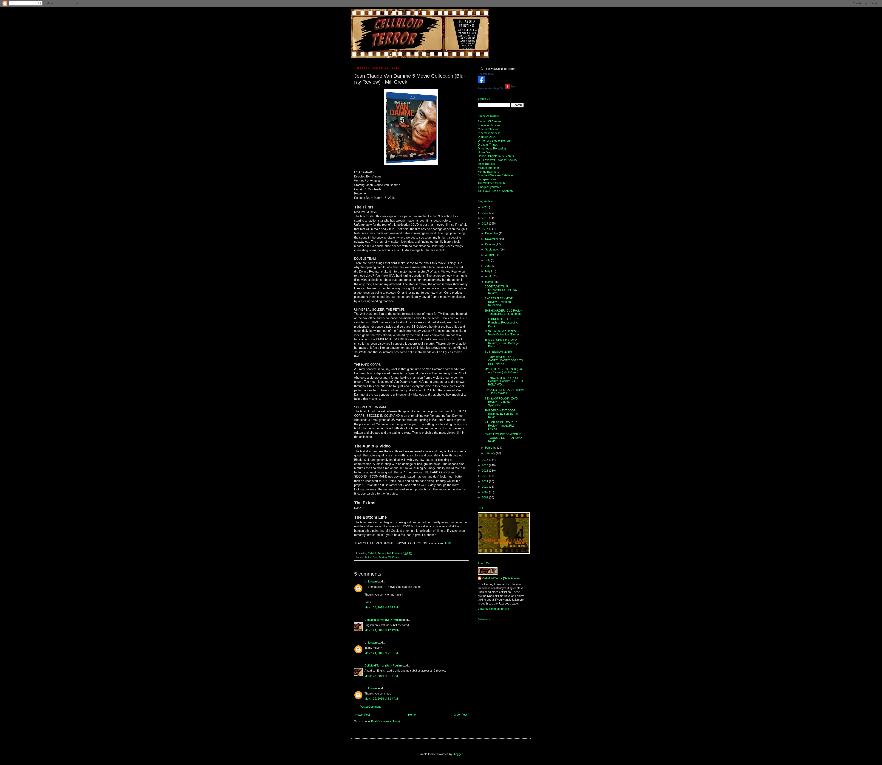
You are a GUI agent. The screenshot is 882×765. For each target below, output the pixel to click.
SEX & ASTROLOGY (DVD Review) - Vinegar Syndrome (501, 402)
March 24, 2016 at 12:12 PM (382, 630)
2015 (485, 459)
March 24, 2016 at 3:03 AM (381, 607)
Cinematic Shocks (489, 133)
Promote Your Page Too (491, 88)
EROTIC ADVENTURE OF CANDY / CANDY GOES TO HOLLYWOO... (504, 361)
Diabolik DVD (486, 136)
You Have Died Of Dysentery (495, 191)
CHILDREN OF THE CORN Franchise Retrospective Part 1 (502, 322)
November (492, 239)
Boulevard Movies (489, 125)
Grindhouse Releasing (492, 148)
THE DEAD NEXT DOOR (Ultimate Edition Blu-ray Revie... (501, 414)
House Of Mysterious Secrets (496, 156)
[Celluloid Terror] (481, 82)
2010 (485, 486)
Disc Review (380, 557)
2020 (485, 207)
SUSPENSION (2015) (498, 351)
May (488, 271)
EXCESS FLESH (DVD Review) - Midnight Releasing (499, 302)
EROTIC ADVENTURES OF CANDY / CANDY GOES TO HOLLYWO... (504, 381)
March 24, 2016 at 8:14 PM (381, 676)
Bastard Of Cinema (489, 121)
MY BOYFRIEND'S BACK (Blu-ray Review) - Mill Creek (504, 371)
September (492, 249)
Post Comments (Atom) (385, 721)
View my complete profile (493, 608)
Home (412, 714)
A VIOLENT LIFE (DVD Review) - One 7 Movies (504, 391)
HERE (448, 543)
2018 (485, 218)
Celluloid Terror (486, 74)
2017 (485, 223)
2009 (485, 492)
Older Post (460, 714)
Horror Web (485, 152)
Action (368, 557)
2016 (485, 229)
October (490, 244)
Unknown (371, 581)
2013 (485, 470)
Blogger (458, 754)
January (490, 453)
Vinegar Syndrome (489, 187)
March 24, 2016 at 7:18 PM (381, 653)
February (491, 447)
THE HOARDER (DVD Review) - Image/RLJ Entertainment (504, 312)
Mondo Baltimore (488, 171)
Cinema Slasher (488, 129)
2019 (485, 212)
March (489, 282)
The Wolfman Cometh (491, 183)
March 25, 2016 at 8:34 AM (381, 698)
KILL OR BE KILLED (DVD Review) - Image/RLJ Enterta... (501, 426)
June (488, 265)
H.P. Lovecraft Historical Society (497, 160)
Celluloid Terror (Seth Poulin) (383, 620)
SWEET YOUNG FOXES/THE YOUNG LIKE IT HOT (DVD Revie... (503, 438)
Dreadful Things (488, 144)
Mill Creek (393, 557)
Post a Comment (370, 706)
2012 (485, 476)
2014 (485, 465)
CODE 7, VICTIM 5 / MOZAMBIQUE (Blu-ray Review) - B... (501, 290)
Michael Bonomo (488, 167)
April (488, 276)
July (488, 260)
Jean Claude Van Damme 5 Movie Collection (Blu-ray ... (503, 332)
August (490, 255)
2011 (485, 481)
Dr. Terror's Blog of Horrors (494, 140)
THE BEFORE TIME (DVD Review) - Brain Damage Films (502, 343)
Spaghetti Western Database (496, 175)
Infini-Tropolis (486, 164)
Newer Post (362, 714)
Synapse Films (487, 179)
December (492, 233)
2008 (485, 497)
